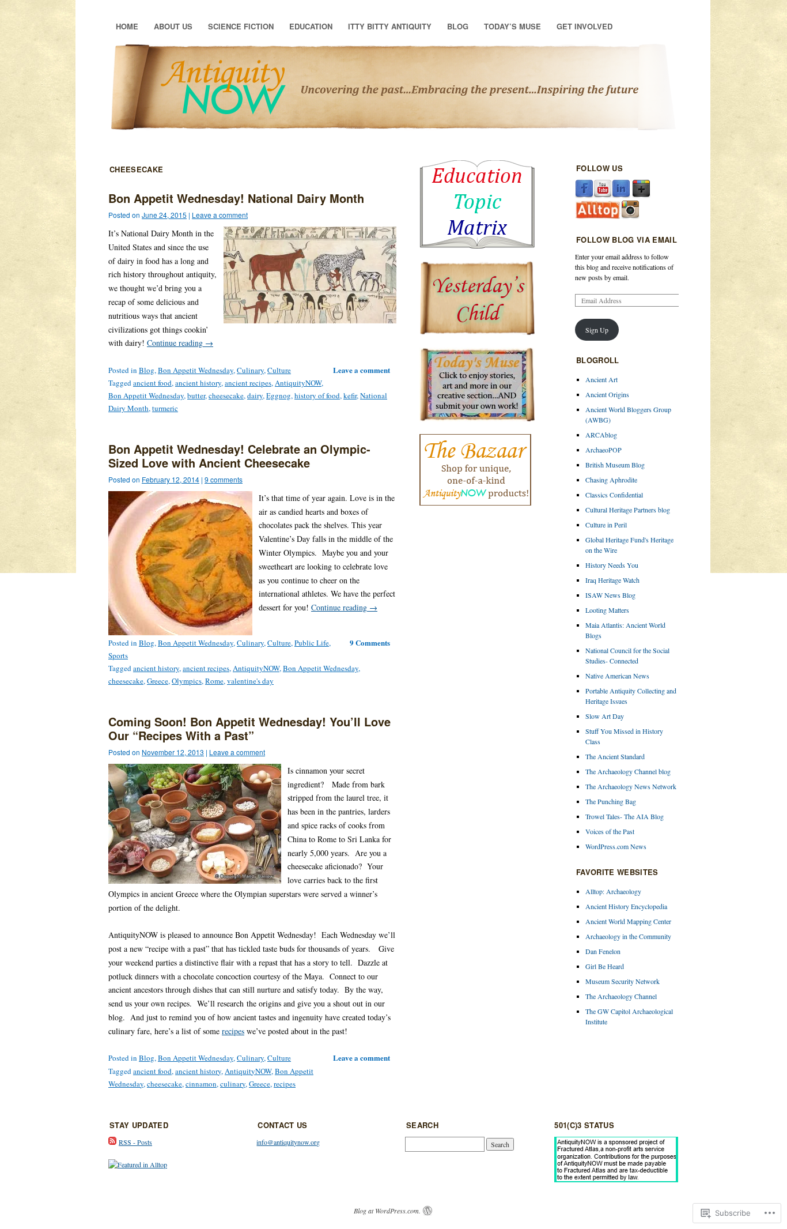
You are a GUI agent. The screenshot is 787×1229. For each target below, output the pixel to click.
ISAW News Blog (610, 595)
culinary (232, 1084)
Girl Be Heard (604, 966)
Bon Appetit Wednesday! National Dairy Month (236, 198)
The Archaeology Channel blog (628, 771)
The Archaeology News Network (630, 786)
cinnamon (201, 1084)
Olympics (187, 681)
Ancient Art (601, 379)
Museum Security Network (622, 981)
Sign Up (596, 329)
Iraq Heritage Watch (612, 580)
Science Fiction (241, 26)
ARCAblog (601, 434)
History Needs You (611, 565)
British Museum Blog (615, 464)
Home (127, 26)
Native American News (617, 675)
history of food (317, 395)
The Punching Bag (610, 801)
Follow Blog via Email (626, 239)
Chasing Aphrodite (611, 479)
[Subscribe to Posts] (112, 1142)
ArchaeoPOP (603, 449)
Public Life (311, 643)
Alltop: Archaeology (613, 891)
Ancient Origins (607, 394)
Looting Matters (607, 609)
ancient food (152, 383)
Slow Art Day (604, 716)
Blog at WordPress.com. (387, 1210)
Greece (157, 681)
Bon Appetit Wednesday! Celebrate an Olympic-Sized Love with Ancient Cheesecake (239, 455)
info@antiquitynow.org (288, 1142)
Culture (279, 370)
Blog (457, 26)
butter (196, 395)
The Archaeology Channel (621, 996)
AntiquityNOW (298, 383)
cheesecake (226, 395)
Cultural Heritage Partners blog (627, 509)
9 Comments (370, 642)
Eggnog (278, 395)
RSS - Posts (135, 1142)
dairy (255, 395)
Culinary (250, 370)
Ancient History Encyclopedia (626, 906)
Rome (214, 681)
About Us (173, 26)
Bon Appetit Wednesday (195, 370)
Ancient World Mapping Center (628, 921)
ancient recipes (248, 383)
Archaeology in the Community (628, 936)
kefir (350, 395)
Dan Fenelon (602, 951)
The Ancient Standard (615, 756)
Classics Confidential (614, 494)
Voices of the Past (609, 831)
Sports (118, 655)
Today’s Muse (512, 26)
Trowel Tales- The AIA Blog (624, 816)
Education (310, 26)
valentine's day (250, 681)
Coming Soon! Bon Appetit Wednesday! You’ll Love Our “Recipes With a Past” (249, 728)
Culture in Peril (606, 524)
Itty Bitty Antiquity (390, 26)
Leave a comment (220, 215)
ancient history (198, 383)
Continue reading (180, 342)
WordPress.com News (615, 846)
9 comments (224, 479)
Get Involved (584, 26)
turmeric (165, 408)
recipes (233, 1031)
